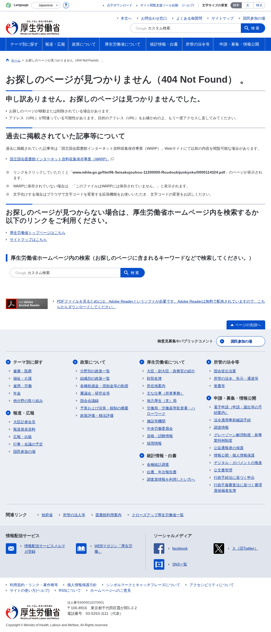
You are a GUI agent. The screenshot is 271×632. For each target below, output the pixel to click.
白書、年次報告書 (162, 472)
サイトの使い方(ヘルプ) (29, 590)
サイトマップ (222, 18)
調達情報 (221, 427)
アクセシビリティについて (211, 585)
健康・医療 (22, 371)
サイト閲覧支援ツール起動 (159, 5)
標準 (236, 5)
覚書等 (219, 386)
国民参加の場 (254, 18)
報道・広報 (23, 413)
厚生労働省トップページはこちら (37, 233)
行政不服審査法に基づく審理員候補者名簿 (238, 488)
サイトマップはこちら (28, 239)
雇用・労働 (22, 386)
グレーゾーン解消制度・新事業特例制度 (238, 438)
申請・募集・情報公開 (235, 398)
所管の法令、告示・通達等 (236, 378)
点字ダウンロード (119, 5)
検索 (255, 28)
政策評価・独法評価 (97, 415)
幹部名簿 (154, 378)
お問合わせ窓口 (154, 18)
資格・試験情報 (160, 436)
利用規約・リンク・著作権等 (34, 585)
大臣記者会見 (24, 422)
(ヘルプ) (188, 5)
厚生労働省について (166, 362)
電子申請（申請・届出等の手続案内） (238, 410)
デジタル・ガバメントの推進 (238, 463)
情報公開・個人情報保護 (234, 455)
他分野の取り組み (28, 401)
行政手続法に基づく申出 (234, 477)
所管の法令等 (226, 362)
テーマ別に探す (28, 362)
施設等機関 (156, 421)
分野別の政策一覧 (95, 371)
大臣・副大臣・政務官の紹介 (171, 371)
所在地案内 (156, 386)
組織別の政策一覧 (95, 378)
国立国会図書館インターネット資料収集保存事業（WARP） (59, 159)
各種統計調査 (158, 464)
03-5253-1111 (97, 613)
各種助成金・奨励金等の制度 (104, 386)
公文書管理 (223, 470)
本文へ (126, 18)
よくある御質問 (189, 18)
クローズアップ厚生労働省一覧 (158, 515)
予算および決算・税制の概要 (104, 408)
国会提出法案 (225, 371)
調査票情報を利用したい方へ (171, 479)
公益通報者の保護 (228, 448)
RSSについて (70, 590)
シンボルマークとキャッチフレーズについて (143, 585)
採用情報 (154, 443)
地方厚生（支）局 (162, 401)
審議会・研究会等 (95, 393)
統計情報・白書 (162, 455)
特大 (259, 5)
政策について (93, 362)
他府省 (47, 515)
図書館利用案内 (108, 515)
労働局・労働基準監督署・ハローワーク (171, 411)
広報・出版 (22, 437)
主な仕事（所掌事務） (165, 393)
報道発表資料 (24, 429)
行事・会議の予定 (28, 444)
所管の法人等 (74, 515)
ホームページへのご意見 (110, 590)
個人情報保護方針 (82, 585)
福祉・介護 (22, 378)
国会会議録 (89, 401)
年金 (17, 393)
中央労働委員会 (160, 428)
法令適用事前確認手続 (232, 420)
